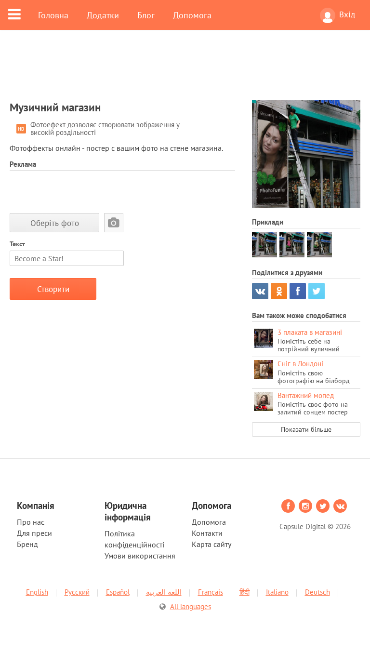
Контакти (207, 533)
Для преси (34, 533)
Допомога (192, 15)
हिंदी (244, 592)
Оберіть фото (54, 222)
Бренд (27, 544)
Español (118, 592)
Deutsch (317, 592)
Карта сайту (211, 544)
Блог (146, 15)
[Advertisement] (185, 71)
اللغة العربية (164, 592)
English (37, 592)
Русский (77, 592)
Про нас (30, 522)
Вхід (347, 14)
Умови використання (140, 555)
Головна (53, 15)
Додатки (103, 15)
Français (210, 592)
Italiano (277, 592)
